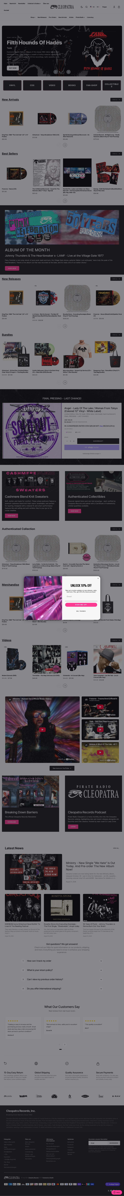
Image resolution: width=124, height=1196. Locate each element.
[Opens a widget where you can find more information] (116, 1192)
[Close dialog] (98, 578)
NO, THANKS (81, 611)
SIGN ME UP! (81, 605)
